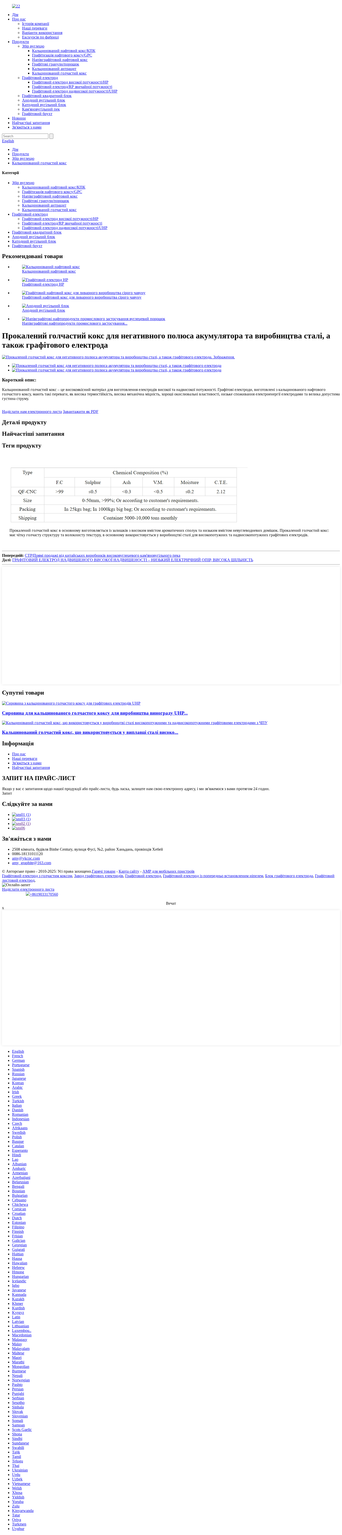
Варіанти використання (42, 33)
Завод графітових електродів (98, 876)
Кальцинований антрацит (54, 69)
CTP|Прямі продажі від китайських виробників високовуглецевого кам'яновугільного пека (102, 555)
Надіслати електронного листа (28, 889)
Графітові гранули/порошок (55, 64)
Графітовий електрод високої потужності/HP (70, 82)
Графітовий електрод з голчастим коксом (37, 876)
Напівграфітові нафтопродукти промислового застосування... (74, 323)
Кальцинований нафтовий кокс (49, 271)
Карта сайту (129, 871)
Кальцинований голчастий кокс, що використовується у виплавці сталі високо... (90, 732)
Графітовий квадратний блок (47, 96)
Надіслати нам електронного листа (32, 411)
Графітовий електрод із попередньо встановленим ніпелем (213, 876)
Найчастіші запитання (31, 123)
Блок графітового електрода (289, 876)
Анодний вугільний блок (43, 100)
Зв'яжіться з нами (27, 127)
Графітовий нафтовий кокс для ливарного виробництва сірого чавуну (81, 297)
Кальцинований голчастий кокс (59, 73)
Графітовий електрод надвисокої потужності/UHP (74, 91)
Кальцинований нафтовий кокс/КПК (63, 51)
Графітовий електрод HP (43, 284)
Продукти (20, 42)
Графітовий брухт (37, 114)
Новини (19, 118)
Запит (7, 793)
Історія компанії (35, 24)
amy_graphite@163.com (31, 863)
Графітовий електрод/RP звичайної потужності (72, 87)
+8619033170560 (44, 894)
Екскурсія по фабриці (40, 37)
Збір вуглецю (33, 46)
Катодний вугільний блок (44, 105)
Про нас (19, 19)
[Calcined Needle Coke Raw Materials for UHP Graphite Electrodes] (71, 703)
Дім (15, 15)
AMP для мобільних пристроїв (168, 871)
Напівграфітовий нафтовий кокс (60, 60)
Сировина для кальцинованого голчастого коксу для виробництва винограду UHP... (95, 713)
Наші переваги (34, 28)
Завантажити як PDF (80, 411)
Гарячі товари (103, 871)
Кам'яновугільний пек (41, 109)
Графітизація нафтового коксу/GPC (62, 55)
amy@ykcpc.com (26, 858)
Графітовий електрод (40, 78)
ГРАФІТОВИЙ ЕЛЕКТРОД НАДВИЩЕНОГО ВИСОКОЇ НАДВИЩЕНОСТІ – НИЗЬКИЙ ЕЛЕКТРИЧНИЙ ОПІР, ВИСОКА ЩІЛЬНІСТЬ (132, 560)
